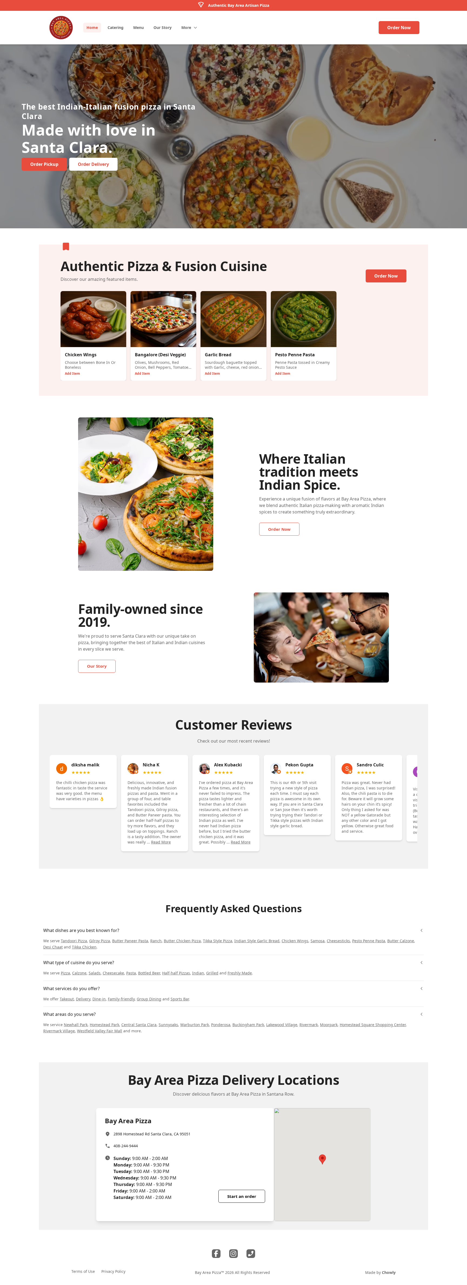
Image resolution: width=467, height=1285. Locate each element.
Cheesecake (113, 973)
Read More (161, 842)
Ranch (156, 940)
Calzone (79, 973)
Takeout (67, 998)
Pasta (131, 973)
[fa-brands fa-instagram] (233, 1253)
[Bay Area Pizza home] (61, 27)
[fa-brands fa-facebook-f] (216, 1253)
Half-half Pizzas (176, 973)
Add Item (72, 373)
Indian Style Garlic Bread (256, 940)
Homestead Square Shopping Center (373, 1024)
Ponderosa (220, 1024)
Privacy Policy (113, 1271)
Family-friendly (121, 998)
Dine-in (99, 998)
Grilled (212, 973)
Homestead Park (104, 1024)
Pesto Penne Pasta (368, 940)
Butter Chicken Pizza (182, 940)
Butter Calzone (400, 940)
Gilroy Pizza (99, 940)
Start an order (241, 1196)
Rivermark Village (59, 1030)
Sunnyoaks (168, 1024)
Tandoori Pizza (74, 940)
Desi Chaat (53, 947)
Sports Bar (180, 998)
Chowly (389, 1272)
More (186, 27)
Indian (198, 973)
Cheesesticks (338, 940)
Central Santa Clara (138, 1024)
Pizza (65, 973)
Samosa (318, 940)
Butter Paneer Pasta (130, 940)
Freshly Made (240, 973)
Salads (95, 973)
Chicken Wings (295, 940)
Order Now (399, 28)
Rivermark (308, 1024)
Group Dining (149, 998)
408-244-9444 (126, 1145)
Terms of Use (83, 1271)
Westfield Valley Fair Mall (99, 1030)
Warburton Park (194, 1024)
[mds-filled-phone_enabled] (250, 1253)
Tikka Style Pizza (217, 940)
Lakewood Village (281, 1024)
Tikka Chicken (84, 947)
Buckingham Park (248, 1024)
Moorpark (329, 1024)
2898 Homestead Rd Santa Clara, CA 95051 (152, 1133)
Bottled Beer (149, 973)
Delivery (83, 998)
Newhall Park (76, 1024)
